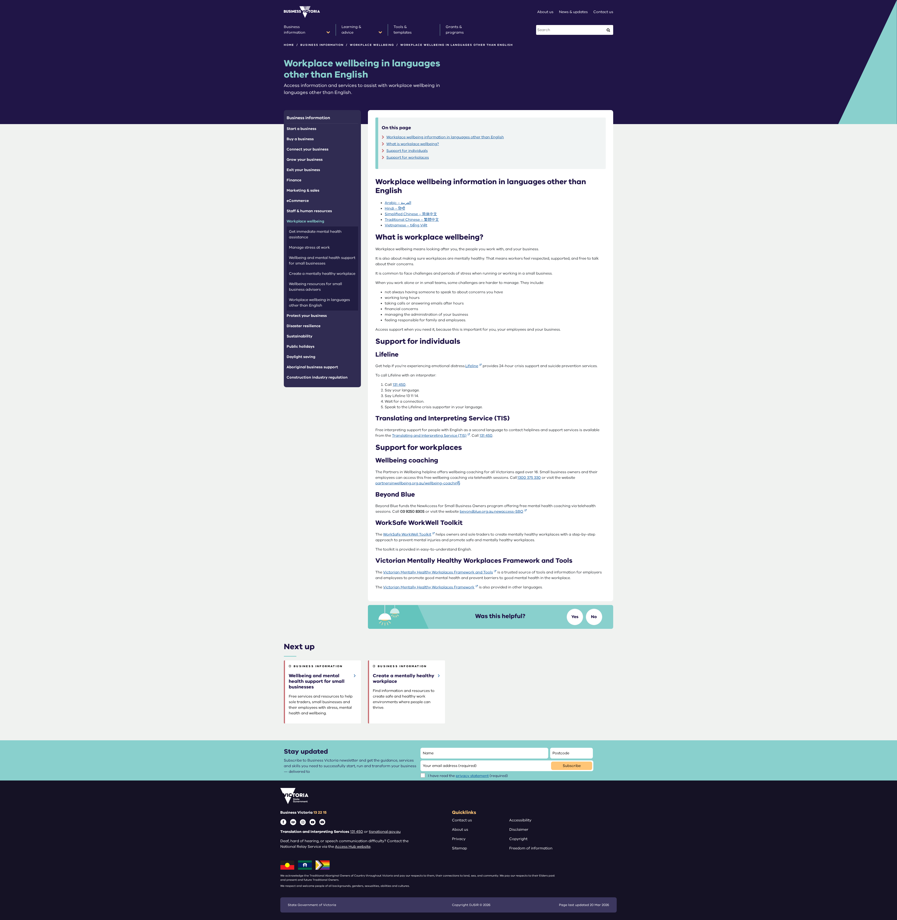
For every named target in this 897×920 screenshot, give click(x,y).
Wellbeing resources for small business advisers (315, 286)
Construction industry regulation (317, 377)
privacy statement (472, 775)
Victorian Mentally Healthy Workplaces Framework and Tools (438, 572)
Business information (322, 45)
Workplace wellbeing (372, 45)
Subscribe (572, 765)
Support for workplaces (407, 157)
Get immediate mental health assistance (315, 234)
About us (460, 829)
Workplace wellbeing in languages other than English (319, 302)
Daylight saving (301, 356)
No (594, 616)
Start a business (301, 128)
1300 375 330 (529, 477)
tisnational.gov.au (385, 831)
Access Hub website (352, 846)
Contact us (462, 820)
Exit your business (303, 169)
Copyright (518, 838)
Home (289, 45)
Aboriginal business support (312, 367)
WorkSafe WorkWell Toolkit (407, 534)
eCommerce (298, 200)
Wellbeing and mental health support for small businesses (322, 260)
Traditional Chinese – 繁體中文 (412, 219)
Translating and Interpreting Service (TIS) (429, 435)
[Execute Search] (608, 30)
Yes (574, 616)
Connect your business (307, 149)
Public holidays (300, 346)
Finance (294, 180)
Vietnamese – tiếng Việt (406, 225)
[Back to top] (883, 828)
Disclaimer (518, 829)
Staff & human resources (309, 211)
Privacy (459, 838)
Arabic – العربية (398, 202)
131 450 (399, 384)
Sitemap (459, 848)
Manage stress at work (309, 247)
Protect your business (307, 315)
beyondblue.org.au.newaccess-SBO (491, 511)
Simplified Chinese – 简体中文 (411, 214)
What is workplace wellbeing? (412, 144)
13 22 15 (320, 812)
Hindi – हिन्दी (395, 208)
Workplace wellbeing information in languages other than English (445, 137)
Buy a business (300, 139)
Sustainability (299, 336)
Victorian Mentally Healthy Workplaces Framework (428, 587)
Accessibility (520, 820)
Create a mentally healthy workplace (322, 273)
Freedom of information (530, 848)
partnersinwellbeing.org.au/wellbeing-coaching (417, 483)
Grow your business (305, 159)
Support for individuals (407, 150)
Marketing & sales (303, 190)
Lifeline (471, 366)
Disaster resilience (303, 326)
